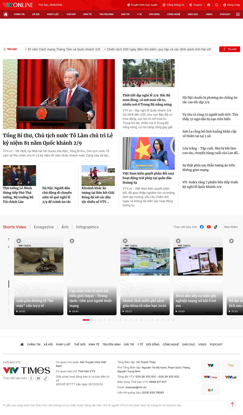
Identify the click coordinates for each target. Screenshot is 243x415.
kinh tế (87, 14)
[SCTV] (210, 389)
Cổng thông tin (175, 4)
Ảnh (65, 227)
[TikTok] (215, 227)
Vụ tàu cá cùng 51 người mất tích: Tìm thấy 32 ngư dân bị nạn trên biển (210, 117)
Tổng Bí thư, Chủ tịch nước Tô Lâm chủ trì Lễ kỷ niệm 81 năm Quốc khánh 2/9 (58, 139)
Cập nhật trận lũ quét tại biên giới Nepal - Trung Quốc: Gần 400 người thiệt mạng (90, 298)
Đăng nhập (233, 4)
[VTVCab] (231, 377)
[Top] (232, 404)
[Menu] (238, 14)
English (198, 4)
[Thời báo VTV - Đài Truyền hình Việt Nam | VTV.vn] (18, 5)
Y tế (139, 14)
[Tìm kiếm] (218, 5)
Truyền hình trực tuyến (144, 4)
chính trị (19, 14)
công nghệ (173, 14)
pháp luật (53, 14)
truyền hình (106, 14)
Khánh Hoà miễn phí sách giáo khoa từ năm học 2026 (144, 303)
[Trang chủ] (6, 14)
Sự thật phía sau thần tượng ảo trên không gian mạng (208, 167)
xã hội (35, 14)
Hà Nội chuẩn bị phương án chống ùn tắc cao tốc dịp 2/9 (209, 100)
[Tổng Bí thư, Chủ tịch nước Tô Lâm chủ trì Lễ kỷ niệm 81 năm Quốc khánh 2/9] (59, 94)
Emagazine (44, 227)
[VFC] (210, 365)
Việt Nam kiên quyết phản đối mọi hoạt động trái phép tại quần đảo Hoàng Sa (148, 178)
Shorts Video (14, 227)
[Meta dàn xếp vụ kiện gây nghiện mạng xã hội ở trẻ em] (198, 275)
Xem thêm (231, 227)
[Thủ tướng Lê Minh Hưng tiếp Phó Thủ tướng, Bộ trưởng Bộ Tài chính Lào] (19, 175)
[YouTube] (209, 227)
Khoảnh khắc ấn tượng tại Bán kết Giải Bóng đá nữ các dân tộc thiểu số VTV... (98, 195)
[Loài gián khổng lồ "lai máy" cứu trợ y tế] (38, 275)
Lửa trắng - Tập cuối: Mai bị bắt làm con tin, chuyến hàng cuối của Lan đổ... (211, 151)
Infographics (87, 227)
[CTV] (210, 377)
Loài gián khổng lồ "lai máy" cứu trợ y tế (34, 303)
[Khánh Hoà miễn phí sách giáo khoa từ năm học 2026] (145, 275)
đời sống (154, 14)
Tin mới (232, 49)
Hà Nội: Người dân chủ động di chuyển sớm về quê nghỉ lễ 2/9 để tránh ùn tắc (57, 195)
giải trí (125, 14)
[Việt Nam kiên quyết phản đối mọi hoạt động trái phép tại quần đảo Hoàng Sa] (149, 153)
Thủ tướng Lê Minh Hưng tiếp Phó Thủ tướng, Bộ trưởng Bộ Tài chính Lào (18, 195)
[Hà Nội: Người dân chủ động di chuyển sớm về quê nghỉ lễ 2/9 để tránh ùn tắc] (59, 175)
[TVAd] (231, 365)
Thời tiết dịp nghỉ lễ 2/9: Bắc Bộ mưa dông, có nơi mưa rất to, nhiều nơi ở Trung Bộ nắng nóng (147, 100)
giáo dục (193, 14)
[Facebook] (202, 227)
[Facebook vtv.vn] (210, 5)
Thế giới (71, 14)
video (209, 14)
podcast (225, 14)
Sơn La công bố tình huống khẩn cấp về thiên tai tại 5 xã (209, 134)
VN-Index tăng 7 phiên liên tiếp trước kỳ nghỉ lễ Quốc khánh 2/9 (210, 184)
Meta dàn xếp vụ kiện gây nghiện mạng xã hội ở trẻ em (196, 301)
